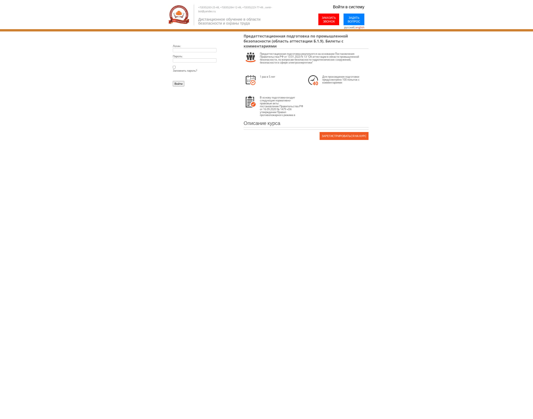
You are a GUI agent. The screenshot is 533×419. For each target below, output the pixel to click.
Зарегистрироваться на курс (344, 136)
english (360, 27)
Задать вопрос (354, 19)
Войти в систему (348, 6)
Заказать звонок (329, 19)
